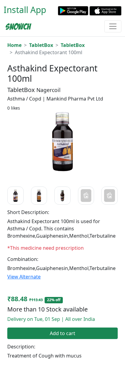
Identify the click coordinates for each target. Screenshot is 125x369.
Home (14, 45)
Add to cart (62, 333)
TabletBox (41, 45)
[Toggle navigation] (112, 26)
